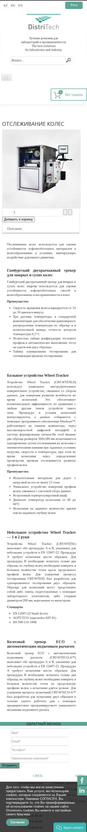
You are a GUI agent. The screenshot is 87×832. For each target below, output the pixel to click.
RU (13, 5)
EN (20, 5)
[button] (69, 827)
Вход (74, 5)
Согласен (17, 822)
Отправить (9, 765)
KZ (6, 5)
